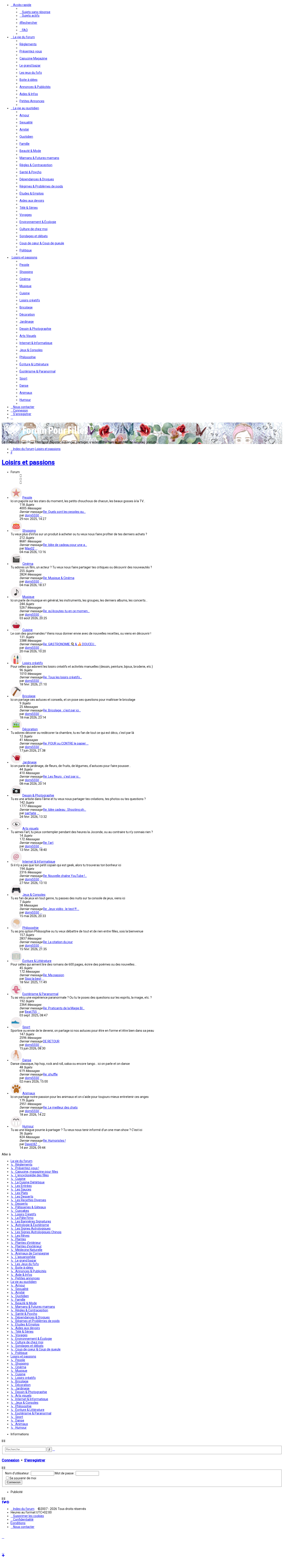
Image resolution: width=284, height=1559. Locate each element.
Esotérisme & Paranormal (40, 994)
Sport (26, 1027)
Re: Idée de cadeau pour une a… (65, 545)
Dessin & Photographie (38, 795)
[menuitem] (35, 12)
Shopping (29, 530)
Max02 (29, 548)
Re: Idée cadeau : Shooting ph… (64, 809)
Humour (28, 1126)
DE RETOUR (51, 1041)
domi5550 (32, 515)
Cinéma (27, 563)
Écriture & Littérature (36, 961)
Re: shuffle (50, 1074)
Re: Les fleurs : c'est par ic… (62, 776)
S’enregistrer (34, 1460)
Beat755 (31, 1011)
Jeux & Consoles (33, 894)
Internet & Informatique (38, 861)
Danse (26, 1060)
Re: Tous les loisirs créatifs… (62, 677)
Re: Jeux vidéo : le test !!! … (61, 909)
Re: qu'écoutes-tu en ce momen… (66, 611)
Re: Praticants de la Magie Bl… (64, 1008)
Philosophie (30, 928)
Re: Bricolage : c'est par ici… (62, 710)
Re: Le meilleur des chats (60, 1107)
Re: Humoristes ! (54, 1140)
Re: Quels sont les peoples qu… (64, 512)
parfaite (30, 813)
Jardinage (29, 762)
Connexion (10, 1460)
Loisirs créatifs (32, 663)
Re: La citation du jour (58, 942)
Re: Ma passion (53, 975)
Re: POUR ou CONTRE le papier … (66, 743)
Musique (28, 597)
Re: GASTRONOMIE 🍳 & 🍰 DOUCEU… (69, 644)
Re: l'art (48, 842)
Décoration (30, 729)
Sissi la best (33, 978)
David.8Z (31, 1144)
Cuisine (27, 630)
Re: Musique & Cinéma (58, 578)
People (27, 497)
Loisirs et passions (28, 462)
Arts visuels (30, 828)
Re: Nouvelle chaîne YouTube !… (65, 876)
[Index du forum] (46, 435)
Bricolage (29, 696)
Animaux (28, 1093)
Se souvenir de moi (23, 1478)
